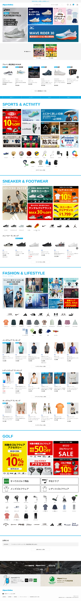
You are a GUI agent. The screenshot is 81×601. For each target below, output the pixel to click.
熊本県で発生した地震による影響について (40, 1)
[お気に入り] (68, 5)
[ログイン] (70, 5)
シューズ (30, 97)
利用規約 (15, 596)
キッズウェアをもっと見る (40, 425)
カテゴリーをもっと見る (40, 170)
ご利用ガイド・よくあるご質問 (9, 593)
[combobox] (41, 5)
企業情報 (4, 596)
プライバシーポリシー (23, 596)
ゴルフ (68, 97)
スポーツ (11, 97)
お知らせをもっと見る (40, 549)
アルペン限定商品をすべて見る (40, 90)
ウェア (49, 97)
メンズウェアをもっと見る (40, 366)
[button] (78, 77)
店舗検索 (41, 569)
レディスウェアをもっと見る (40, 396)
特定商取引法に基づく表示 (34, 596)
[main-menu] (77, 5)
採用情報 (9, 596)
